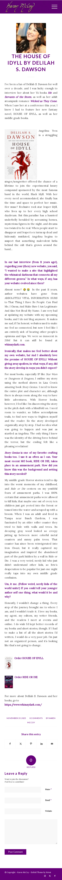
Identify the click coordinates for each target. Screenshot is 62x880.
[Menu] (52, 6)
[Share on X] (20, 743)
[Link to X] (49, 875)
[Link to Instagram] (44, 875)
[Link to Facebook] (54, 875)
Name (48, 789)
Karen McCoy (23, 872)
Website (48, 811)
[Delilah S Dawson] (31, 38)
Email (48, 800)
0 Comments (35, 718)
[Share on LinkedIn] (41, 743)
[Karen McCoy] (26, 6)
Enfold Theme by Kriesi (41, 872)
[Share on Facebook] (10, 743)
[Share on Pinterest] (31, 743)
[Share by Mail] (52, 743)
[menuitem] (52, 6)
